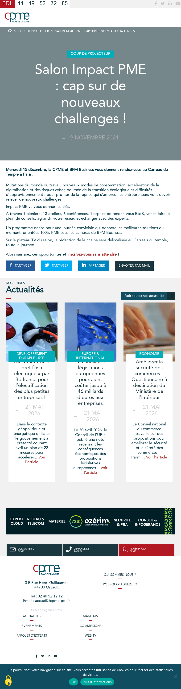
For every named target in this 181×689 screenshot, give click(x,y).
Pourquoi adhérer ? (120, 584)
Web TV (90, 635)
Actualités (32, 616)
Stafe (58, 610)
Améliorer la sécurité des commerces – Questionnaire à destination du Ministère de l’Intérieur (149, 380)
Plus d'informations (97, 682)
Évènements (32, 626)
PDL (7, 4)
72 (54, 4)
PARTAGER (23, 265)
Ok (73, 682)
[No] (175, 676)
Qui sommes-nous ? (120, 574)
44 (20, 4)
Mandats (90, 616)
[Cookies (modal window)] (8, 681)
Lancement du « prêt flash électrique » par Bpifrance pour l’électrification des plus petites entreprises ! (32, 380)
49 (32, 4)
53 (43, 4)
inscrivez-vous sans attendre (92, 254)
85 (65, 4)
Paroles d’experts (31, 635)
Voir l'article (156, 457)
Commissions (90, 626)
